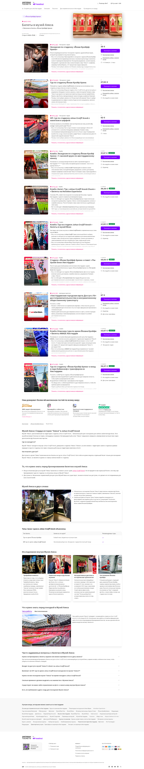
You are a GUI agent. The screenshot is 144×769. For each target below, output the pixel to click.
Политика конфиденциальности (84, 750)
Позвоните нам (54, 746)
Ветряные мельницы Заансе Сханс (86, 711)
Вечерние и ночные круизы (105, 719)
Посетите (55, 8)
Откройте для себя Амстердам (33, 8)
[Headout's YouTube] (115, 766)
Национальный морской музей (108, 714)
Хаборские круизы (53, 722)
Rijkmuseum (94, 714)
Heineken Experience (99, 708)
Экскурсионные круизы (39, 722)
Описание (47, 8)
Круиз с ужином (26, 722)
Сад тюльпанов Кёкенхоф (29, 711)
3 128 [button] (56, 115)
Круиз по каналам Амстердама (58, 708)
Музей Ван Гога (60, 711)
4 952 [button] (56, 364)
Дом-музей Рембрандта (50, 719)
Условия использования (82, 753)
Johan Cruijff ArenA (78, 471)
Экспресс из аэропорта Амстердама (78, 724)
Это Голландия (110, 722)
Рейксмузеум (42, 711)
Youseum (91, 716)
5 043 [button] (56, 222)
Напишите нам (54, 749)
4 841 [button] (55, 258)
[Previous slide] (26, 58)
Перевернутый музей (68, 716)
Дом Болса (38, 714)
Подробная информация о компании (82, 747)
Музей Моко (70, 711)
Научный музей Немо (28, 716)
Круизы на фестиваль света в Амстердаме (83, 719)
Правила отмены (80, 756)
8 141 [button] (55, 186)
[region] (36, 58)
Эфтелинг (51, 711)
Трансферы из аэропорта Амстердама (55, 724)
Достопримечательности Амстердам (70, 8)
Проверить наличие (110, 51)
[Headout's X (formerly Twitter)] (120, 766)
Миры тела (100, 716)
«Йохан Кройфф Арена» (33, 16)
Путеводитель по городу (91, 8)
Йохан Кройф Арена (103, 711)
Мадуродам (115, 711)
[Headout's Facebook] (117, 766)
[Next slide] (46, 58)
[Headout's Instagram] (112, 766)
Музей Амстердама (27, 714)
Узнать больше (26, 416)
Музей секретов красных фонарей (31, 719)
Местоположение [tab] (41, 611)
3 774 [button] (55, 151)
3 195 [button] (56, 44)
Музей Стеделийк (55, 716)
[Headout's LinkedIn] (109, 766)
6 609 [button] (56, 80)
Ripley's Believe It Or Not (112, 716)
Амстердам (25, 423)
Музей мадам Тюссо (42, 716)
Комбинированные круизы (68, 722)
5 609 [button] (56, 329)
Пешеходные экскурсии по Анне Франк (80, 708)
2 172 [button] (55, 293)
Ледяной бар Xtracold (49, 714)
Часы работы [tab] (27, 611)
